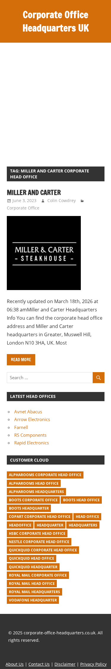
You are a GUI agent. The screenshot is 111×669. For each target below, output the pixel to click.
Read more (21, 360)
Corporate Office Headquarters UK (55, 21)
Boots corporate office (33, 499)
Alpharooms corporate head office (45, 474)
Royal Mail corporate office (38, 575)
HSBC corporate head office (37, 533)
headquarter (50, 525)
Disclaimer (64, 664)
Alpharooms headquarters (36, 491)
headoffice (20, 525)
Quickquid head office (31, 558)
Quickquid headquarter (33, 566)
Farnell (21, 427)
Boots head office (81, 499)
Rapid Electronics (31, 443)
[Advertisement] (55, 101)
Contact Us (39, 664)
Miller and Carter (34, 192)
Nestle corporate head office (39, 541)
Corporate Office (23, 208)
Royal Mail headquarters (34, 591)
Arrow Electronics (32, 419)
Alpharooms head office (34, 483)
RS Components (30, 435)
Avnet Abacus (28, 411)
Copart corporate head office (39, 516)
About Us (15, 664)
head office (87, 516)
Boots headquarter (29, 508)
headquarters (83, 525)
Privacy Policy (93, 664)
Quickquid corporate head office (43, 550)
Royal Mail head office (32, 583)
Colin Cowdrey (61, 200)
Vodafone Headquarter (33, 600)
